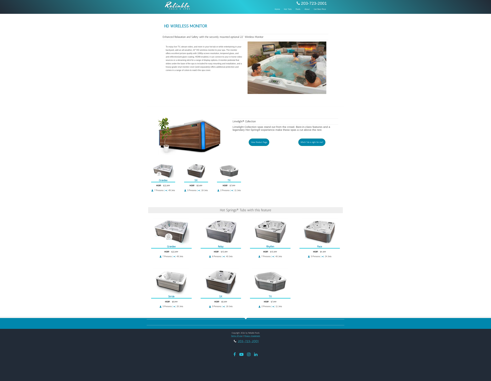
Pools (298, 9)
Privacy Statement (252, 336)
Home (277, 9)
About (307, 9)
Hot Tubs (288, 9)
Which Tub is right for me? (311, 142)
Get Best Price (320, 9)
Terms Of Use (236, 336)
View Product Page (259, 142)
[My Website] (177, 5)
